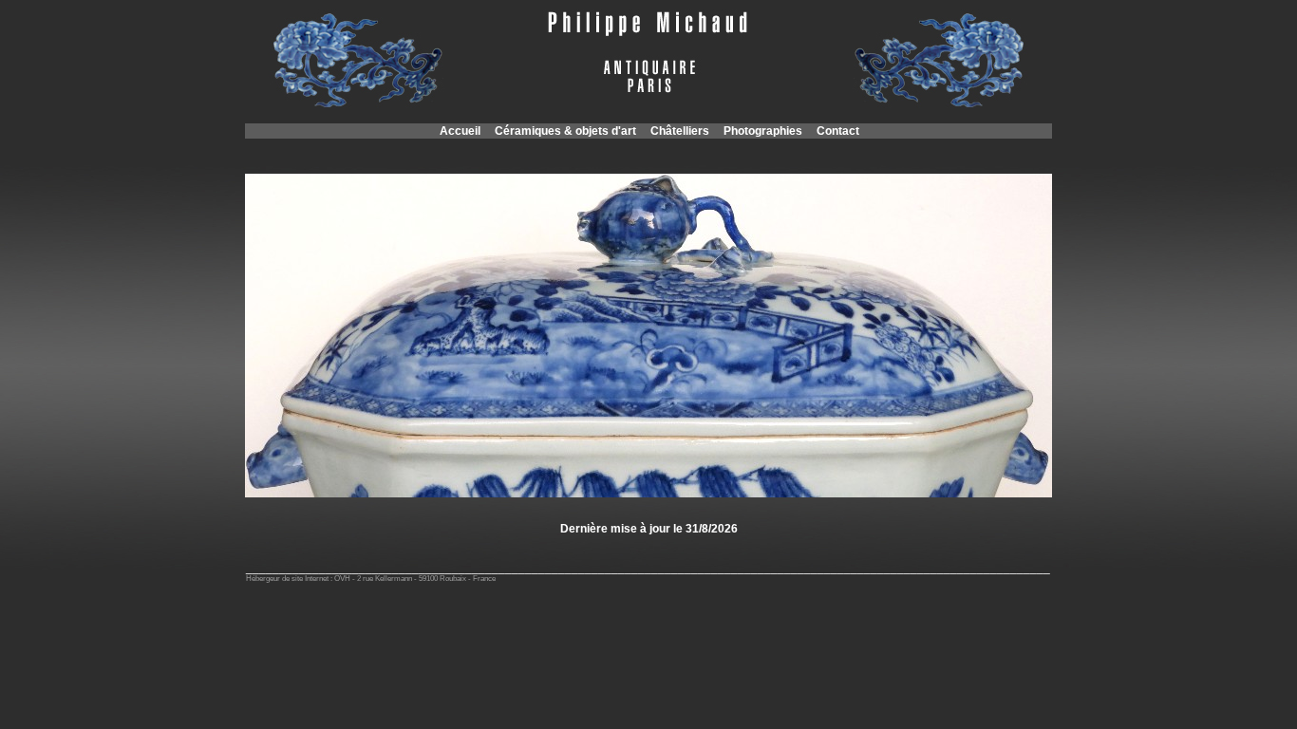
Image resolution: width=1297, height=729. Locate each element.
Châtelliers (679, 131)
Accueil (460, 131)
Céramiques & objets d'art (565, 131)
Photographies (763, 131)
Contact (838, 131)
